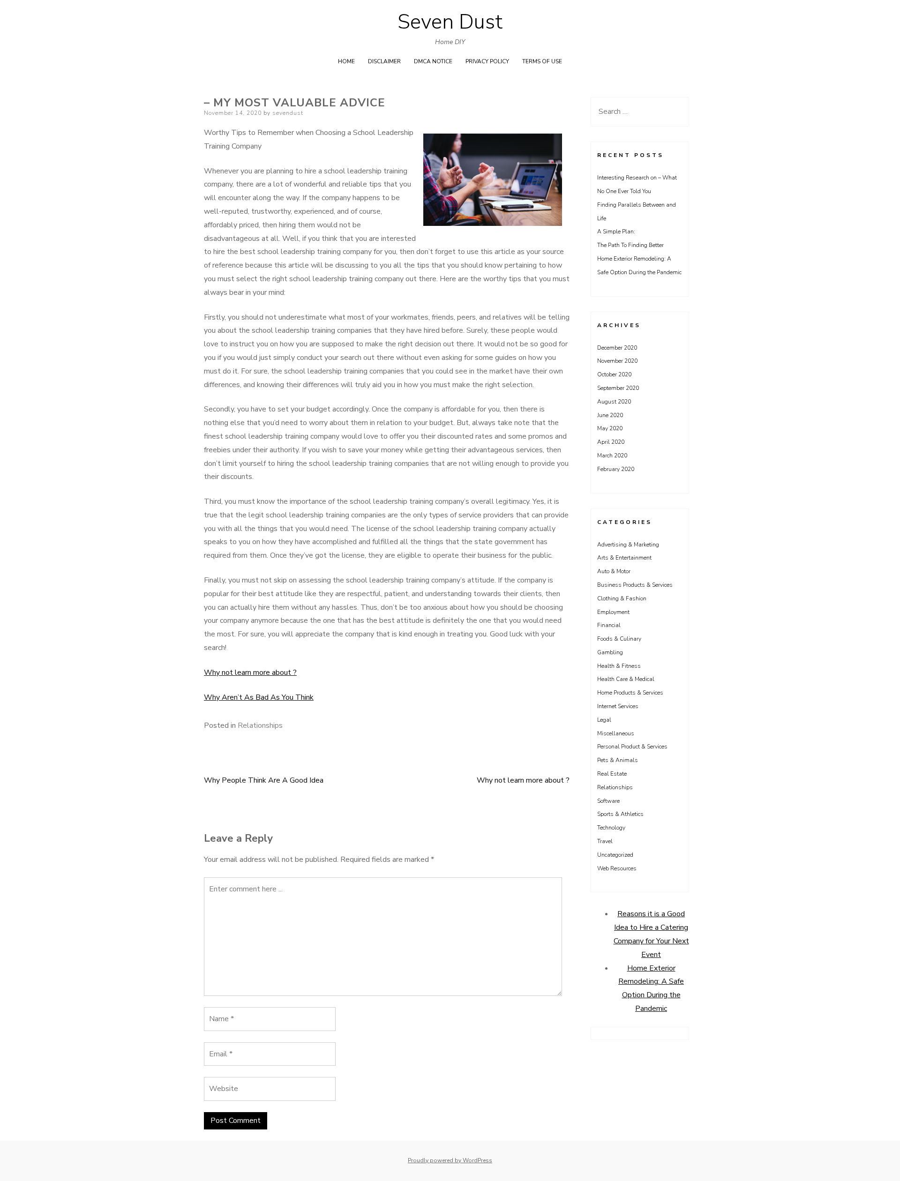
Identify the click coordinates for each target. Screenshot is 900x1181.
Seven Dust (450, 22)
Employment (613, 612)
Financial (609, 625)
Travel (605, 841)
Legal (604, 720)
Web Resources (617, 868)
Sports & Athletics (620, 814)
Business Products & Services (635, 585)
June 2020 (610, 415)
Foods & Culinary (619, 639)
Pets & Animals (617, 760)
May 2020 (609, 428)
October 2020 (614, 374)
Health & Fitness (619, 666)
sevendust (287, 113)
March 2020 (612, 455)
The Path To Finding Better (630, 245)
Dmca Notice (433, 61)
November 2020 (617, 361)
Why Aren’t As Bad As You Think (259, 697)
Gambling (610, 652)
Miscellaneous (615, 733)
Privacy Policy (487, 61)
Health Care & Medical (625, 679)
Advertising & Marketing (628, 544)
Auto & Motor (613, 571)
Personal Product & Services (632, 746)
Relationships (260, 725)
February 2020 (615, 469)
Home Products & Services (630, 692)
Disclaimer (384, 61)
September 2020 (618, 388)
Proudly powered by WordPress (450, 1160)
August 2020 (614, 401)
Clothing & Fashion (621, 598)
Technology (611, 827)
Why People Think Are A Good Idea (263, 780)
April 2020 (610, 442)
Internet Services (617, 706)
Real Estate (612, 773)
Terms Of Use (542, 61)
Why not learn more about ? (250, 672)
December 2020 (617, 347)
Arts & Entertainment (624, 557)
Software (608, 801)
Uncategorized (615, 855)
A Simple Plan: (616, 231)
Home (346, 61)
